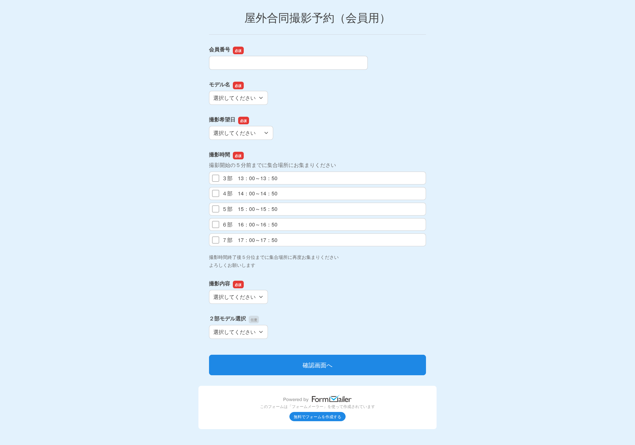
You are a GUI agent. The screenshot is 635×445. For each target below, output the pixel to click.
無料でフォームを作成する (317, 416)
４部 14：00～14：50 (249, 193)
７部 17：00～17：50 (249, 240)
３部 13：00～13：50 (249, 178)
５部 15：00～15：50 (249, 209)
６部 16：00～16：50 (249, 224)
